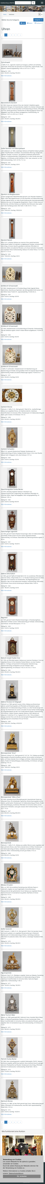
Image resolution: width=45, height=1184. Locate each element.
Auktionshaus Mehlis (7, 3)
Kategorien (38, 20)
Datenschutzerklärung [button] (16, 1173)
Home (4, 14)
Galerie (30, 23)
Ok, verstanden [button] (22, 1176)
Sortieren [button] (38, 23)
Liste (23, 23)
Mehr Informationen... (6, 76)
